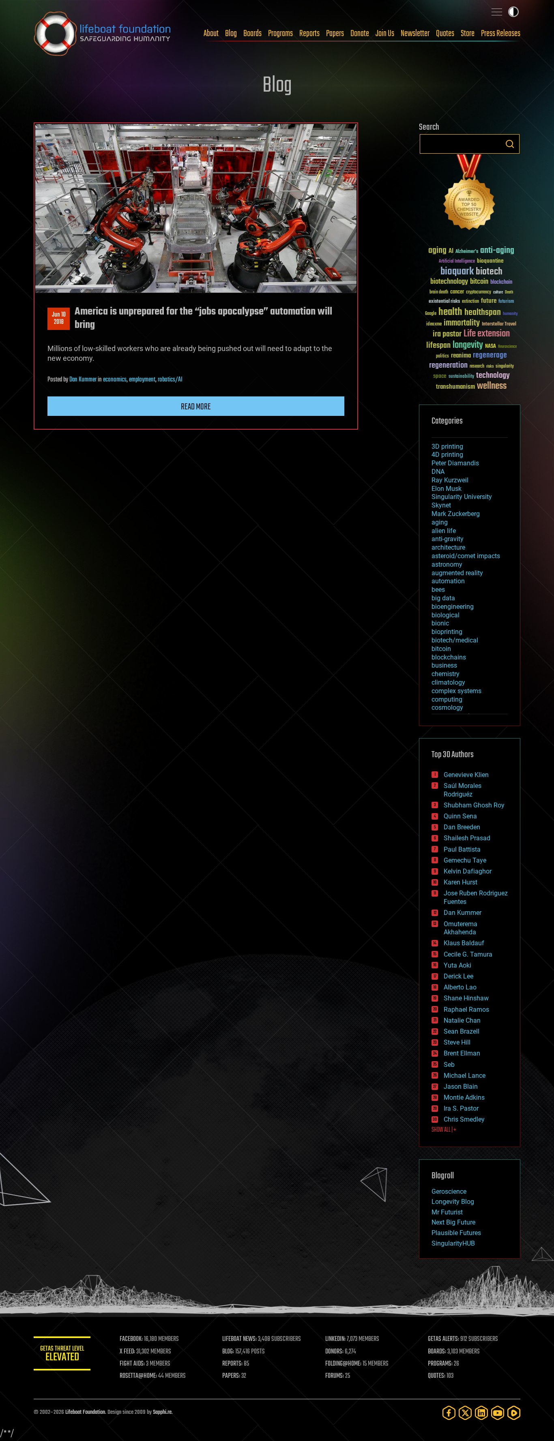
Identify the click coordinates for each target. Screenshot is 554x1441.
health (450, 312)
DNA (438, 471)
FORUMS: (334, 1376)
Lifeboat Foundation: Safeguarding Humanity (103, 33)
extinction (470, 301)
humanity (510, 314)
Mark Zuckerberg (456, 514)
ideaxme (434, 325)
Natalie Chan (462, 1020)
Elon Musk (447, 488)
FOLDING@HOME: (343, 1364)
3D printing (447, 446)
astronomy (447, 564)
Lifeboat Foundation (85, 1412)
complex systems (456, 691)
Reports (309, 34)
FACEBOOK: (131, 1339)
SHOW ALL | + (444, 1130)
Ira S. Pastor (461, 1108)
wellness (492, 386)
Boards (252, 34)
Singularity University (462, 497)
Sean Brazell (461, 1031)
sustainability (461, 377)
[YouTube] (497, 1413)
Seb (449, 1064)
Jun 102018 (59, 318)
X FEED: (127, 1352)
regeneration (448, 365)
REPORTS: (232, 1364)
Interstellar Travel (499, 324)
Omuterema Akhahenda (460, 928)
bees (438, 589)
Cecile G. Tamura (468, 954)
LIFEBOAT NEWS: (239, 1339)
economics (115, 380)
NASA (490, 346)
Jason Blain (461, 1086)
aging (437, 251)
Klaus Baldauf (464, 943)
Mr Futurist (447, 1212)
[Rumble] (513, 1413)
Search (510, 144)
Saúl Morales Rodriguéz (462, 790)
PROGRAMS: (440, 1364)
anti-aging (497, 251)
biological (446, 615)
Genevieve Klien (466, 775)
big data (443, 598)
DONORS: (334, 1352)
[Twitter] (465, 1413)
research (477, 366)
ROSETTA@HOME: (138, 1376)
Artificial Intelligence (457, 261)
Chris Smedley (464, 1119)
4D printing (447, 454)
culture (498, 292)
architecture (448, 547)
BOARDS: (437, 1352)
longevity (468, 345)
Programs (280, 34)
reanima (461, 356)
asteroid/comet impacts (466, 556)
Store (468, 34)
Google (430, 314)
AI (451, 251)
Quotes (445, 34)
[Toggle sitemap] (497, 11)
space (440, 376)
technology (493, 376)
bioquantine (490, 260)
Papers (335, 34)
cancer (457, 292)
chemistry (446, 674)
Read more (196, 407)
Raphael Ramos (466, 1009)
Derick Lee (458, 976)
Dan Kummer (83, 380)
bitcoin (479, 282)
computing (447, 699)
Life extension (487, 334)
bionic (440, 623)
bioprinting (447, 632)
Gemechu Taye (465, 860)
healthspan (482, 313)
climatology (448, 682)
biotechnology (449, 282)
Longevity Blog (453, 1201)
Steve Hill (457, 1042)
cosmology (447, 707)
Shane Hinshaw (466, 998)
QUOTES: (436, 1376)
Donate (359, 34)
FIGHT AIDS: (132, 1364)
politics (442, 356)
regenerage (490, 355)
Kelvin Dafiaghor (468, 871)
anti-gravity (448, 539)
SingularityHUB (453, 1243)
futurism (506, 302)
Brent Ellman (462, 1053)
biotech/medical (455, 640)
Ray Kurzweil (450, 480)
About (211, 34)
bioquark (457, 272)
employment (142, 380)
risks (490, 366)
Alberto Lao (460, 987)
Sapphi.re (162, 1412)
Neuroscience (507, 347)
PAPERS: (231, 1376)
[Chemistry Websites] (469, 193)
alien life (444, 531)
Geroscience (449, 1191)
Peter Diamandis (455, 463)
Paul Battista (462, 849)
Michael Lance (464, 1075)
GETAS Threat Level (62, 1355)
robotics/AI (170, 380)
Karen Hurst (460, 882)
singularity (505, 366)
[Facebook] (448, 1413)
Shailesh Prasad (467, 838)
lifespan (438, 345)
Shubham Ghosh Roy (474, 805)
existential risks (444, 302)
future (488, 301)
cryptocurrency (478, 292)
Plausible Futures (456, 1233)
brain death (438, 292)
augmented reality (457, 573)
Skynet (441, 505)
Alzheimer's (466, 252)
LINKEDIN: (335, 1339)
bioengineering (453, 606)
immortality (462, 323)
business (444, 665)
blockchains (449, 657)
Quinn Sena (460, 816)
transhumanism (455, 387)
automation (448, 581)
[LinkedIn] (481, 1413)
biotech (489, 271)
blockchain (501, 282)
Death (509, 292)
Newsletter (415, 34)
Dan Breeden (462, 827)
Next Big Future (453, 1222)
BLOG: (228, 1352)
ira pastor (447, 334)
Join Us (385, 34)
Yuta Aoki (457, 965)
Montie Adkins (464, 1097)
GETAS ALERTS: (443, 1339)
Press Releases (500, 34)
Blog (231, 34)
